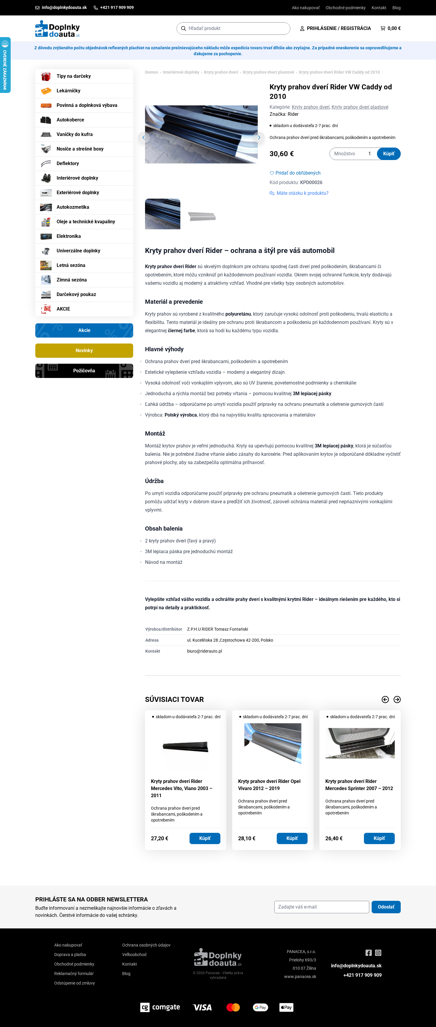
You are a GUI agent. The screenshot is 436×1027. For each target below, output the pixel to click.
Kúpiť (388, 153)
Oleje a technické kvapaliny (86, 221)
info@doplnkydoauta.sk (356, 966)
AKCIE (63, 309)
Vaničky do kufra (75, 134)
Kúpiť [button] (205, 838)
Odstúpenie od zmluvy (74, 983)
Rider (293, 114)
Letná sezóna (71, 265)
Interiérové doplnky (77, 178)
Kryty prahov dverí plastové (268, 72)
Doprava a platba (70, 954)
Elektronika (69, 236)
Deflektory (68, 163)
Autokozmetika (73, 207)
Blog (396, 7)
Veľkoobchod (134, 954)
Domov (151, 72)
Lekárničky (68, 91)
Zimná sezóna (72, 280)
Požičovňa (84, 371)
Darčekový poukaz (76, 294)
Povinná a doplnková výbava (87, 105)
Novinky (84, 350)
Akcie (84, 330)
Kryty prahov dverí (221, 72)
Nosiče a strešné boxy (80, 149)
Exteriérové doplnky (78, 192)
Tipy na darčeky (74, 76)
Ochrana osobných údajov (146, 945)
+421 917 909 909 (362, 975)
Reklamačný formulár (74, 973)
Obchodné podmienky (346, 7)
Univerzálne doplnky (78, 251)
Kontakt (379, 7)
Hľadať (283, 28)
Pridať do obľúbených (298, 173)
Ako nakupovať (306, 7)
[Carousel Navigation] (273, 699)
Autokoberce (70, 120)
